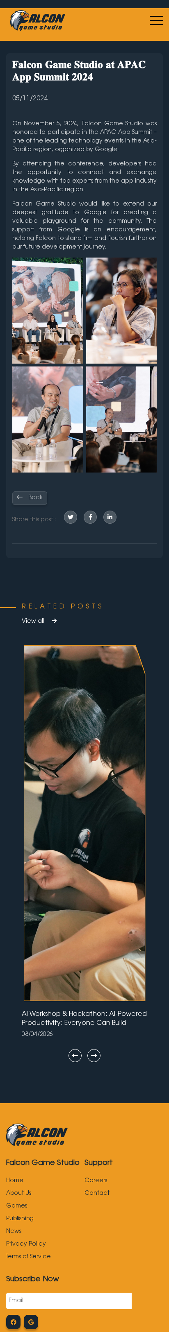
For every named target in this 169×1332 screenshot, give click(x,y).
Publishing (20, 1219)
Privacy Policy (26, 1244)
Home (14, 1181)
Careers (95, 1181)
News (13, 1232)
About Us (18, 1193)
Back (35, 498)
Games (16, 1206)
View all (34, 621)
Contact (97, 1193)
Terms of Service (28, 1257)
